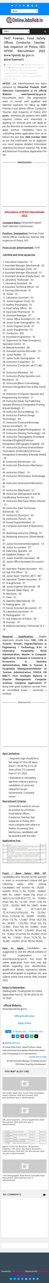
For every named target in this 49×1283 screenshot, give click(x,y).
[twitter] (12, 6)
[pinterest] (36, 6)
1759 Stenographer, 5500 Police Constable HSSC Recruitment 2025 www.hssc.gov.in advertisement (23, 1178)
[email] (28, 6)
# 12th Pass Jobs (36, 1031)
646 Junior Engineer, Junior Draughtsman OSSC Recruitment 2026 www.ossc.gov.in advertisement (23, 1122)
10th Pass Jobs (17, 67)
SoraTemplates (17, 1271)
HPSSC (25, 76)
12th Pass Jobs (30, 67)
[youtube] (32, 6)
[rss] (23, 6)
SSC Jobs (12, 79)
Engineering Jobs (16, 70)
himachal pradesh (11, 73)
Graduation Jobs (30, 70)
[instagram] (19, 6)
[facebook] (16, 6)
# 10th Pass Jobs (19, 1031)
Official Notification (24, 1016)
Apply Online (24, 1023)
